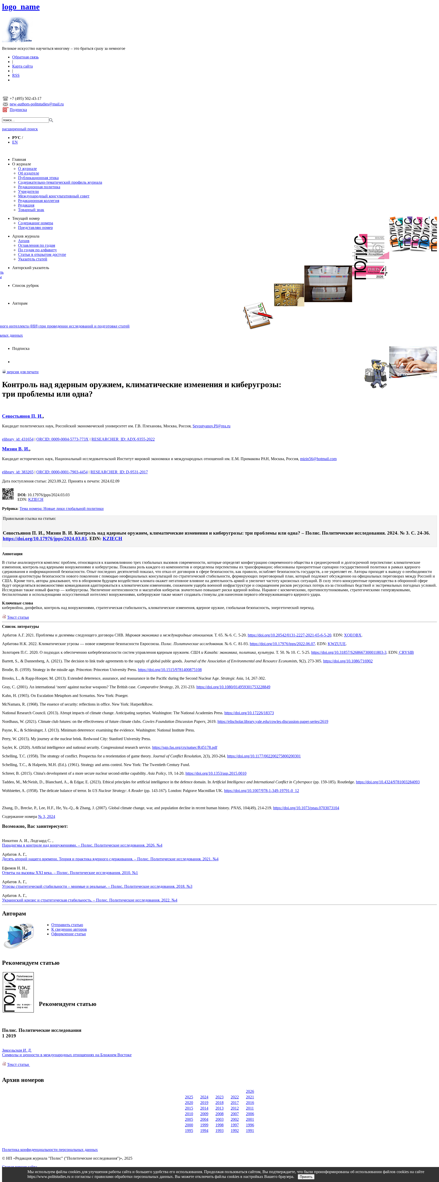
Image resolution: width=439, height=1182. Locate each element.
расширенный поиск (20, 129)
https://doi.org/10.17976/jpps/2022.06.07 (282, 644)
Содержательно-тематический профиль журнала (60, 182)
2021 (250, 1097)
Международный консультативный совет (53, 196)
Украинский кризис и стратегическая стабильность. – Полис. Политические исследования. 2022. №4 (89, 900)
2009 (204, 1114)
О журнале (21, 164)
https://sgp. (160, 747)
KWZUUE (337, 644)
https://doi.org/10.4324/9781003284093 (388, 782)
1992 (235, 1130)
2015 (189, 1108)
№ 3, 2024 (46, 816)
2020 (189, 1102)
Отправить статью (67, 925)
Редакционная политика (39, 187)
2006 (250, 1114)
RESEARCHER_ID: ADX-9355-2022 (123, 439)
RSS (16, 75)
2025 (189, 1097)
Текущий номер (26, 218)
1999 (204, 1125)
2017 (235, 1102)
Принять (306, 1177)
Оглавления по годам (36, 245)
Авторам (19, 303)
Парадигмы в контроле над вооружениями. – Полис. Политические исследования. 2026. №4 (82, 845)
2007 (235, 1114)
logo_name (21, 6)
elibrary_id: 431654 (18, 439)
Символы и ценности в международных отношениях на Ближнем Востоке (67, 1055)
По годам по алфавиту (37, 250)
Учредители (28, 191)
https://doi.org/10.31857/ (331, 652)
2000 (189, 1125)
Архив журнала (25, 236)
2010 (189, 1114)
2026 (250, 1091)
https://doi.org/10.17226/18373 (249, 713)
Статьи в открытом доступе (42, 254)
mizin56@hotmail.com (318, 459)
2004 (204, 1119)
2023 (219, 1097)
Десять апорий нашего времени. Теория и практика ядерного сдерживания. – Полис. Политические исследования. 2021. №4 (110, 859)
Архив (23, 241)
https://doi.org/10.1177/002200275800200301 (264, 756)
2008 (219, 1114)
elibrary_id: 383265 (18, 472)
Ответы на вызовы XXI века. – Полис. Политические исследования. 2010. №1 (70, 872)
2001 (250, 1119)
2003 (219, 1119)
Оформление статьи (68, 934)
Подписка (18, 109)
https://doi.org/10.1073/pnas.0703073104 (306, 808)
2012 (235, 1108)
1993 (219, 1130)
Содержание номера (35, 223)
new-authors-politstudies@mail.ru (37, 104)
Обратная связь (25, 57)
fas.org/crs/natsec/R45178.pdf (193, 747)
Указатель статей (32, 259)
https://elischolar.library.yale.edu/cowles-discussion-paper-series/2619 (272, 721)
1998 (219, 1125)
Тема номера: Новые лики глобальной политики (62, 508)
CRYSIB (406, 652)
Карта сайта (22, 66)
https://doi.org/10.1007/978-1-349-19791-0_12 (261, 790)
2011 (250, 1108)
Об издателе (28, 173)
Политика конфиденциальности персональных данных (50, 1149)
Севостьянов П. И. (22, 416)
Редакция (26, 205)
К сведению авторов (69, 929)
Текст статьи (18, 617)
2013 (219, 1108)
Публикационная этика (38, 178)
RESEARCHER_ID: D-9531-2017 (119, 472)
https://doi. (331, 661)
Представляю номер (35, 227)
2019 (204, 1102)
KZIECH (35, 499)
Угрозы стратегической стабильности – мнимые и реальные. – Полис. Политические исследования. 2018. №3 (97, 886)
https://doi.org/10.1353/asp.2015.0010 (215, 773)
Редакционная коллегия (38, 200)
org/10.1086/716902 (356, 661)
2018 (219, 1102)
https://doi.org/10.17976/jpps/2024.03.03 (45, 538)
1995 (189, 1130)
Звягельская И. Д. (17, 1050)
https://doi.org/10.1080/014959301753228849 (233, 687)
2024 (204, 1097)
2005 (189, 1119)
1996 (250, 1125)
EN (15, 142)
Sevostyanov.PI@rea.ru (211, 426)
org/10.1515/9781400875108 (178, 669)
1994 (204, 1130)
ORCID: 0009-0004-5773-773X (62, 439)
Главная (19, 159)
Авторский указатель (30, 268)
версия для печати (22, 372)
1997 (235, 1125)
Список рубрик (25, 285)
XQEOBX (353, 635)
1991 (250, 1130)
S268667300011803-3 (368, 652)
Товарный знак (31, 210)
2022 (235, 1097)
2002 (235, 1119)
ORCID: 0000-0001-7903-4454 (62, 472)
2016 (250, 1102)
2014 (204, 1108)
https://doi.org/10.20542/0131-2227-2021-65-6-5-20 (289, 635)
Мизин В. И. (15, 449)
